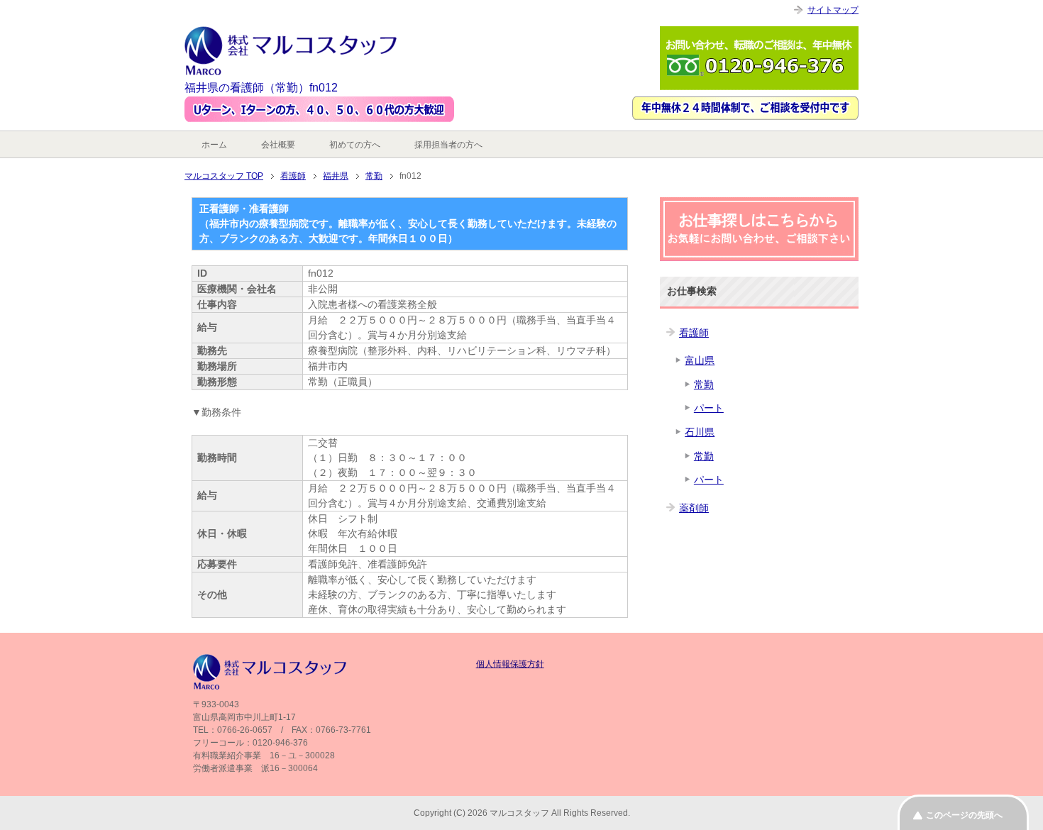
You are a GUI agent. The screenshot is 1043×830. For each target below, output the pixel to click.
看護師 (694, 332)
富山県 (699, 360)
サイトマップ (833, 10)
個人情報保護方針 (510, 664)
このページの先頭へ (964, 815)
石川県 (699, 432)
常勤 (704, 384)
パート (709, 408)
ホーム (214, 145)
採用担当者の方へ (448, 145)
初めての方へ (354, 145)
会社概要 (278, 145)
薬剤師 (694, 508)
